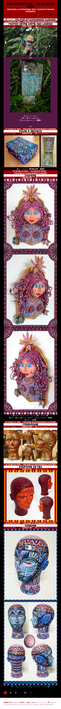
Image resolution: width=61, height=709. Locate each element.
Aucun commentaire (42, 26)
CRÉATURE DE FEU (30, 466)
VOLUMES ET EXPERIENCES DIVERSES (39, 22)
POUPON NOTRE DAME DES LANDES (31, 23)
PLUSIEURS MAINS (38, 171)
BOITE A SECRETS (30, 131)
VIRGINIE (30, 525)
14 (25, 693)
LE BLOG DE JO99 (13, 22)
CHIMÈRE (30, 175)
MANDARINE (30, 424)
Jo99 (17, 26)
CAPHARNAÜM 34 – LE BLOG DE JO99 (31, 5)
